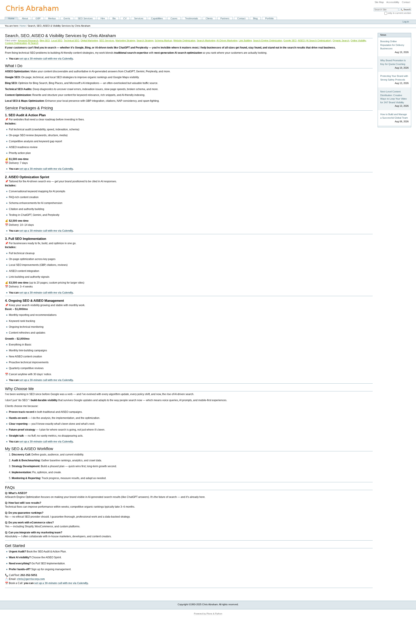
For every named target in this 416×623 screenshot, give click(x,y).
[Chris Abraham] (29, 8)
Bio (114, 18)
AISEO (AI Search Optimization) (314, 40)
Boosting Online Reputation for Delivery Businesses (392, 45)
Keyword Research (28, 40)
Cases (174, 18)
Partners (224, 18)
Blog (255, 18)
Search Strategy (144, 40)
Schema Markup (163, 40)
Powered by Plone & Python (208, 613)
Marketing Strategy (125, 40)
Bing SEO (45, 40)
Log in (406, 21)
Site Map (379, 2)
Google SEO (290, 40)
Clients (209, 18)
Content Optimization (16, 43)
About (25, 18)
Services (138, 18)
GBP (38, 18)
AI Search (33, 43)
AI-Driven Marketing (226, 40)
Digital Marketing (89, 40)
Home (11, 18)
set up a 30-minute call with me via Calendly (46, 58)
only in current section (399, 13)
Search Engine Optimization (267, 40)
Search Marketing (206, 40)
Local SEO (56, 40)
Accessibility (392, 2)
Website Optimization (184, 40)
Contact (406, 2)
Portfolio (269, 18)
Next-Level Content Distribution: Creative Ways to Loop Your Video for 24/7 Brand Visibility (393, 97)
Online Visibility (358, 40)
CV (125, 18)
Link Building (245, 40)
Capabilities (157, 18)
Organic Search (341, 40)
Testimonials (191, 18)
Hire (103, 18)
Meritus (52, 18)
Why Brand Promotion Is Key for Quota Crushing (393, 62)
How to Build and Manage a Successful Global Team (394, 116)
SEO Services (85, 18)
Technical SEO (71, 40)
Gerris (66, 18)
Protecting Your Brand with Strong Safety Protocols (394, 78)
